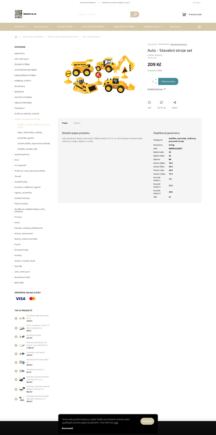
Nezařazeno (20, 86)
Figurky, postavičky (23, 192)
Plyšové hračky (21, 203)
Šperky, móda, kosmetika (26, 238)
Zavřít (165, 99)
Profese (18, 217)
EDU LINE (18, 266)
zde (116, 422)
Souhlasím (147, 421)
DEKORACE (19, 91)
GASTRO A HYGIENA (23, 97)
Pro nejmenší (20, 165)
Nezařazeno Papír (22, 277)
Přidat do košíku (168, 81)
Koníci (17, 222)
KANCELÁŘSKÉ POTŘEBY (25, 75)
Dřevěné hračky (22, 249)
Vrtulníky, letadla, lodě (27, 149)
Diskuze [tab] (77, 123)
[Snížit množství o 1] (155, 83)
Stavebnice (20, 108)
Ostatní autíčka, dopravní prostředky (34, 143)
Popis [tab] (65, 123)
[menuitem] (21, 27)
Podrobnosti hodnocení (178, 44)
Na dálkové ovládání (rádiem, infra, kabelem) (30, 210)
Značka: (155, 55)
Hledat (134, 14)
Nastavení (67, 428)
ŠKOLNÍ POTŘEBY (22, 64)
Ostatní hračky (21, 181)
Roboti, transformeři (24, 233)
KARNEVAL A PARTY (23, 80)
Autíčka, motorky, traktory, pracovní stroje (34, 126)
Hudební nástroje (22, 198)
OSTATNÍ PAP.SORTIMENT (26, 70)
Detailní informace (155, 89)
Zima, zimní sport (22, 271)
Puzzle (17, 244)
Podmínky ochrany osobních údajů (116, 2)
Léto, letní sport (22, 59)
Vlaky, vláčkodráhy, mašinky (30, 132)
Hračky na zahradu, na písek (27, 113)
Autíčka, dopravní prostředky (28, 119)
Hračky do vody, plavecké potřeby (30, 170)
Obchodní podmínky (88, 2)
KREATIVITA (20, 53)
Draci (17, 159)
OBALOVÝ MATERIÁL (23, 102)
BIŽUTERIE (19, 282)
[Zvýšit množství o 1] (155, 79)
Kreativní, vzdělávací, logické (28, 187)
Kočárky (18, 255)
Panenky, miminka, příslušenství (29, 228)
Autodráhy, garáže (26, 138)
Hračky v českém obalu (25, 260)
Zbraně (18, 176)
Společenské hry (22, 154)
